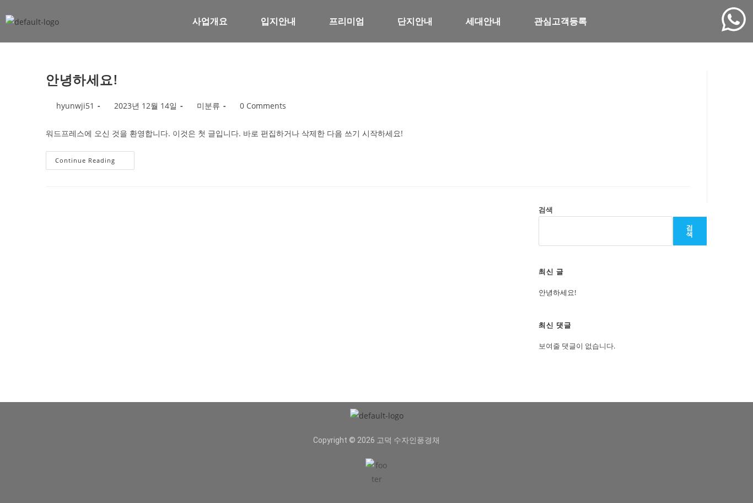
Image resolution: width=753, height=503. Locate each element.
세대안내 (483, 21)
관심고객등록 (560, 21)
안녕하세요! (82, 79)
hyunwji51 (75, 105)
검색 (546, 210)
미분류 (208, 105)
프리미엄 (346, 21)
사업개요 (210, 21)
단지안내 (415, 21)
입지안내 (278, 21)
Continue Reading (90, 157)
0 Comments (263, 105)
